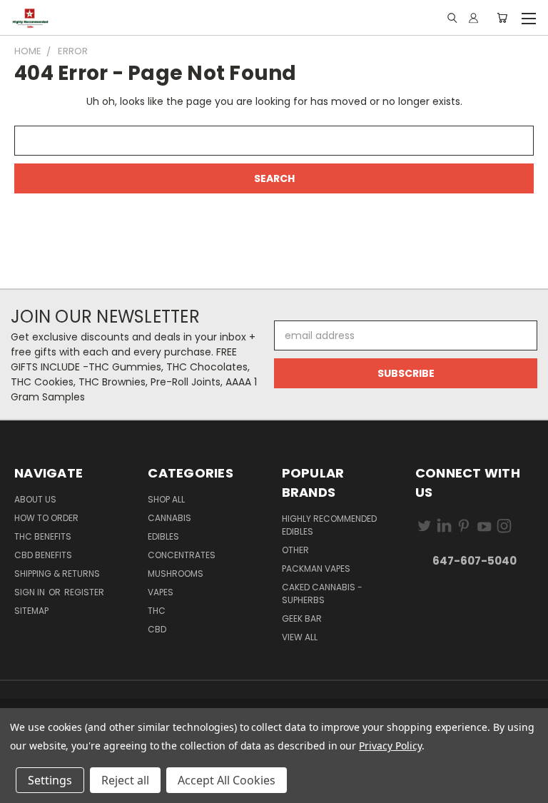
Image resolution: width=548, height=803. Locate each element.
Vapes (160, 592)
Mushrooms (175, 573)
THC (157, 611)
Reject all (125, 780)
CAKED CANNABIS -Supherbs (322, 593)
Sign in (30, 592)
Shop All (166, 499)
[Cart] (501, 18)
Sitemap (31, 611)
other (295, 550)
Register (84, 592)
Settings (50, 780)
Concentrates (181, 555)
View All (300, 637)
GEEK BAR (302, 618)
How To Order (46, 518)
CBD (157, 629)
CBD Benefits (43, 555)
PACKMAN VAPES (316, 568)
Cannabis (169, 518)
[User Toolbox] (473, 18)
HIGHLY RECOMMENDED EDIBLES (329, 524)
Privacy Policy (390, 745)
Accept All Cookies (226, 780)
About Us (35, 499)
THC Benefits (42, 536)
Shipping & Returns (57, 573)
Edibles (163, 536)
